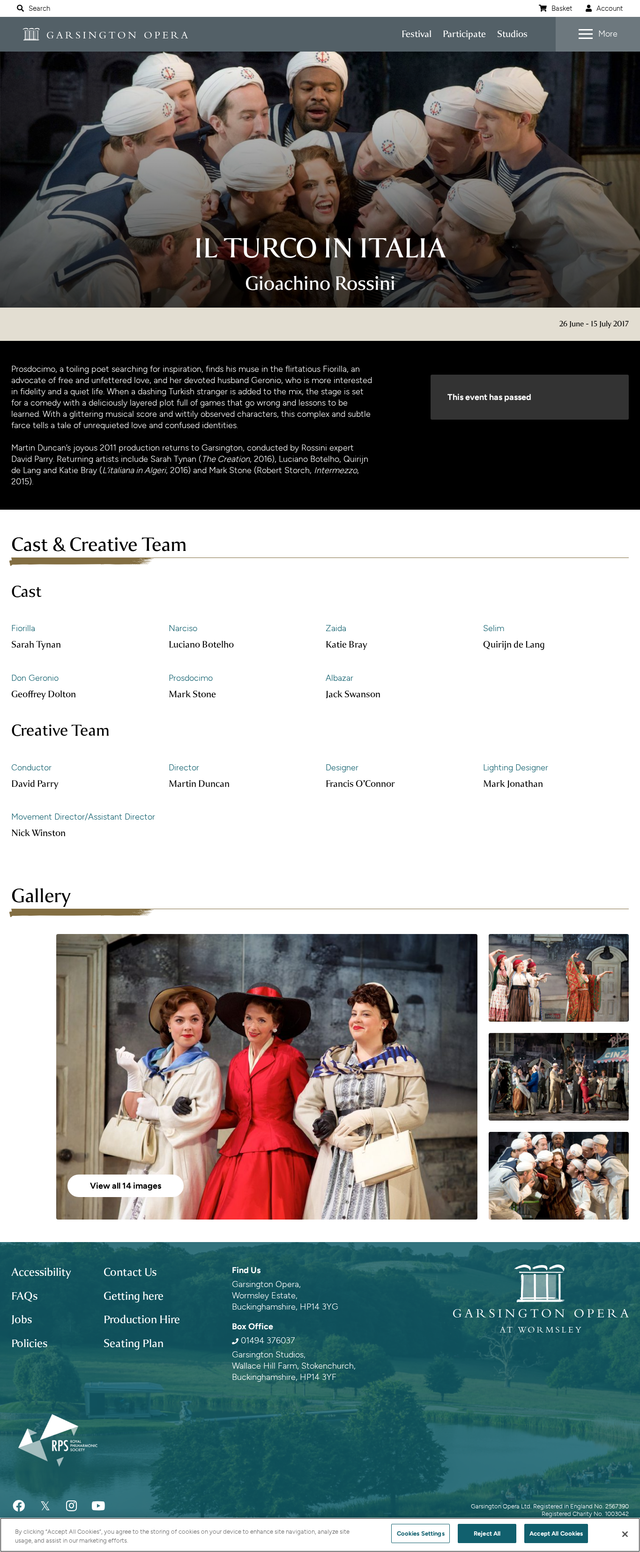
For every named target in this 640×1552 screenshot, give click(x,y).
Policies (29, 1343)
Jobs (21, 1319)
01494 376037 (268, 1340)
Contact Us (130, 1272)
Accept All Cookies (556, 1533)
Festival (417, 34)
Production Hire (142, 1319)
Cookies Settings (421, 1533)
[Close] (625, 1534)
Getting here (134, 1295)
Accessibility (41, 1272)
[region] (320, 1535)
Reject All (487, 1533)
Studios (512, 34)
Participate (464, 34)
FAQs (24, 1295)
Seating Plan (134, 1343)
